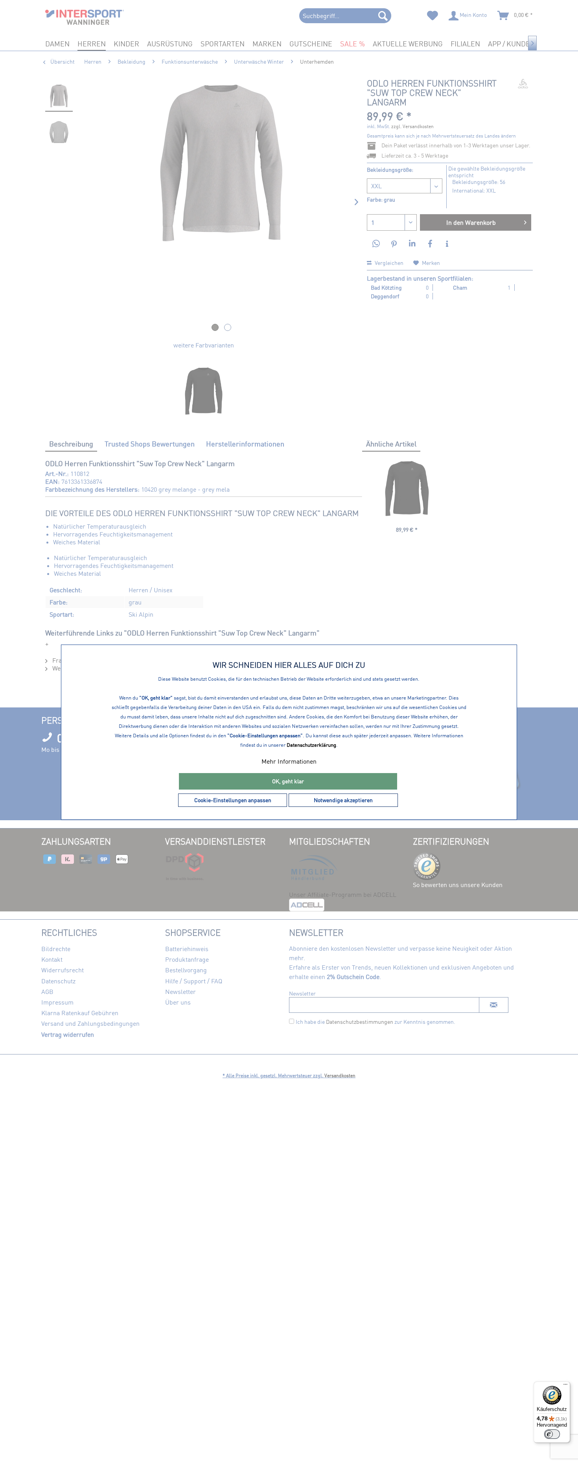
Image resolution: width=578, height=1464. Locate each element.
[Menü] (565, 1386)
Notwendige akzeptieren (343, 800)
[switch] (552, 1434)
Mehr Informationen (289, 761)
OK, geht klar (288, 781)
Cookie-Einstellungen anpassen (232, 800)
